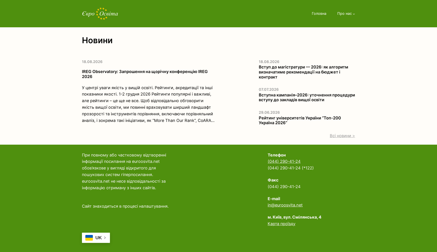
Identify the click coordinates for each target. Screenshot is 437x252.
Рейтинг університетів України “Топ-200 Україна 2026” (300, 120)
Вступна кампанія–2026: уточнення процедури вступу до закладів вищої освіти (307, 97)
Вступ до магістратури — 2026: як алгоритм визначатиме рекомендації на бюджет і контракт (303, 72)
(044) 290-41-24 (284, 161)
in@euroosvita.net (285, 205)
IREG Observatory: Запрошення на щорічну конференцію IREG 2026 (145, 74)
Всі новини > (342, 135)
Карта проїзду (281, 223)
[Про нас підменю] (354, 14)
